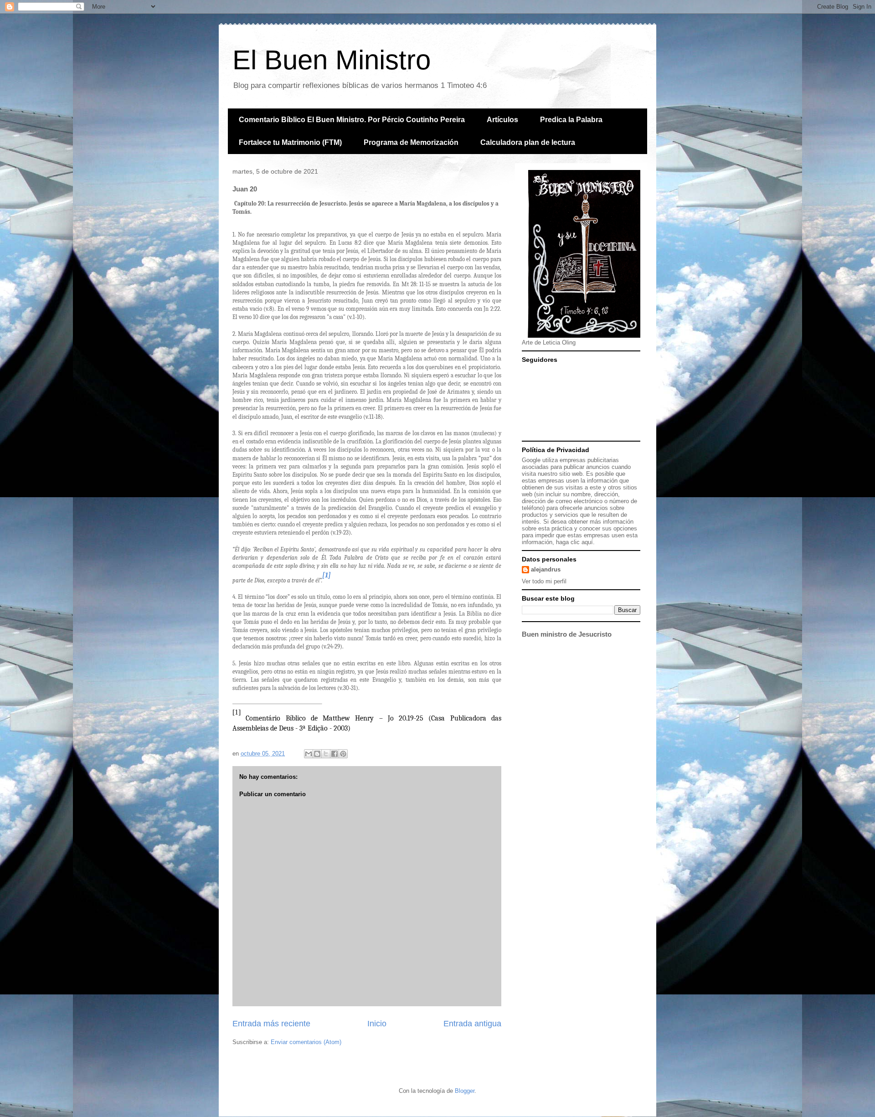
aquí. (588, 542)
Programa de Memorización (411, 142)
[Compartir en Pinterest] (343, 753)
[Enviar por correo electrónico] (308, 753)
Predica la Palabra (571, 120)
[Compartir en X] (325, 753)
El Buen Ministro (331, 60)
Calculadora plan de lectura (527, 142)
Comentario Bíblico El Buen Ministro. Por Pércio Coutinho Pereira (352, 120)
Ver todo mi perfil (544, 581)
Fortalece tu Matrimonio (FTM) (290, 142)
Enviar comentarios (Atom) (306, 1042)
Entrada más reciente (271, 1023)
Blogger (464, 1090)
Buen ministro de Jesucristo (567, 634)
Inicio (376, 1023)
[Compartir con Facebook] (334, 753)
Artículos (502, 120)
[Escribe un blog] (317, 753)
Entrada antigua (472, 1023)
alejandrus (546, 569)
